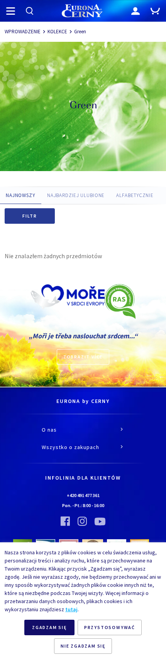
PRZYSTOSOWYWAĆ (109, 627)
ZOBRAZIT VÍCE (83, 357)
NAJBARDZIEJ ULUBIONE (76, 195)
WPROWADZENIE (23, 31)
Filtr (29, 216)
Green (80, 31)
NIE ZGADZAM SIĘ (83, 646)
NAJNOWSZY (21, 195)
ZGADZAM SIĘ (49, 627)
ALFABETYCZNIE (134, 195)
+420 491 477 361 (83, 495)
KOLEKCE (57, 31)
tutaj (71, 609)
